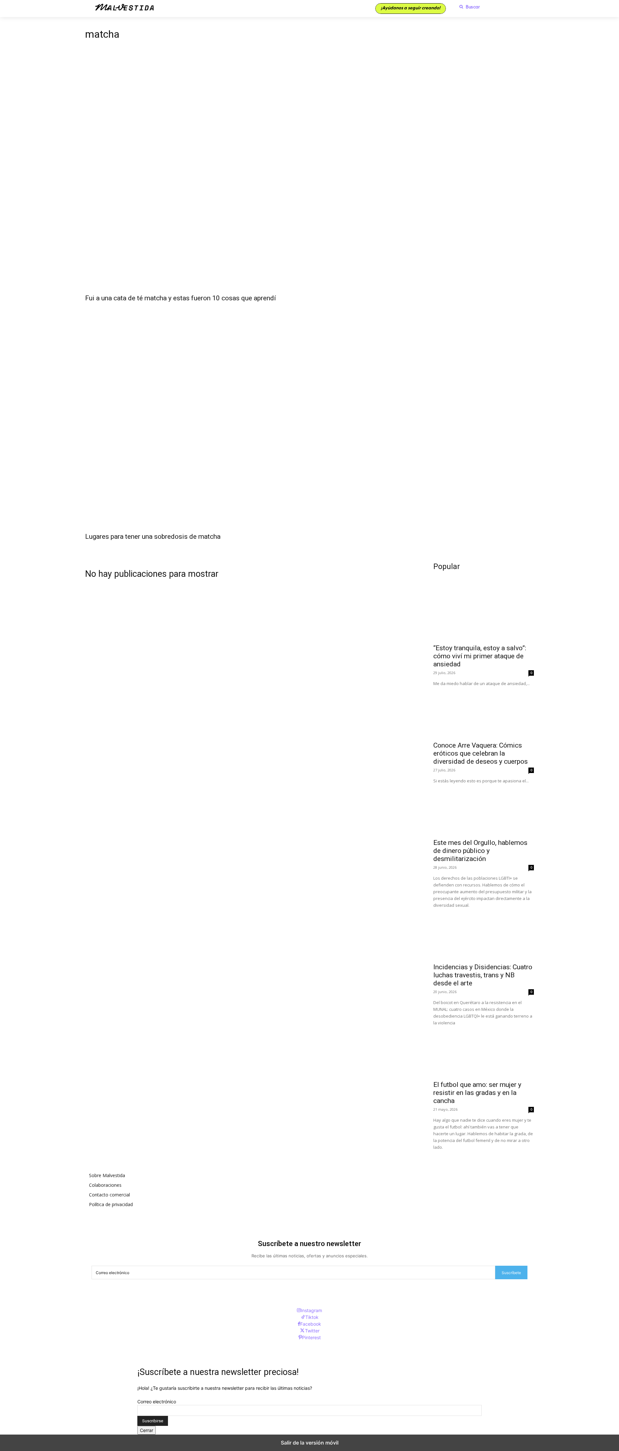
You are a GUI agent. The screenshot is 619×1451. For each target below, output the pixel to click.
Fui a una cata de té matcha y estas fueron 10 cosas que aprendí (180, 298)
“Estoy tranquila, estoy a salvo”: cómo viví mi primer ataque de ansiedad (479, 656)
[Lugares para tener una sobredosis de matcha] (309, 416)
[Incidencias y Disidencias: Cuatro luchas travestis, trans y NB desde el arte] (483, 934)
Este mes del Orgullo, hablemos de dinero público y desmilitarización (480, 851)
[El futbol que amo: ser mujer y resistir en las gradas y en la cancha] (483, 1051)
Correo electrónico (156, 1401)
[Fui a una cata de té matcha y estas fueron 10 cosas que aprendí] (309, 178)
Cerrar (146, 1430)
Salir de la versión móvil (310, 1442)
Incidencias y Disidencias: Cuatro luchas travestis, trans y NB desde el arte (482, 975)
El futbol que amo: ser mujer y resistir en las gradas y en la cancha (477, 1093)
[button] (468, 7)
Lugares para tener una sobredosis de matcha (153, 536)
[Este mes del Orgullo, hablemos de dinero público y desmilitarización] (483, 809)
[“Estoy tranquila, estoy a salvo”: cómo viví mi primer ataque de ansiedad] (483, 615)
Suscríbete (511, 1272)
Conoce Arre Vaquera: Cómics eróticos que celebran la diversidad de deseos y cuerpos (480, 753)
